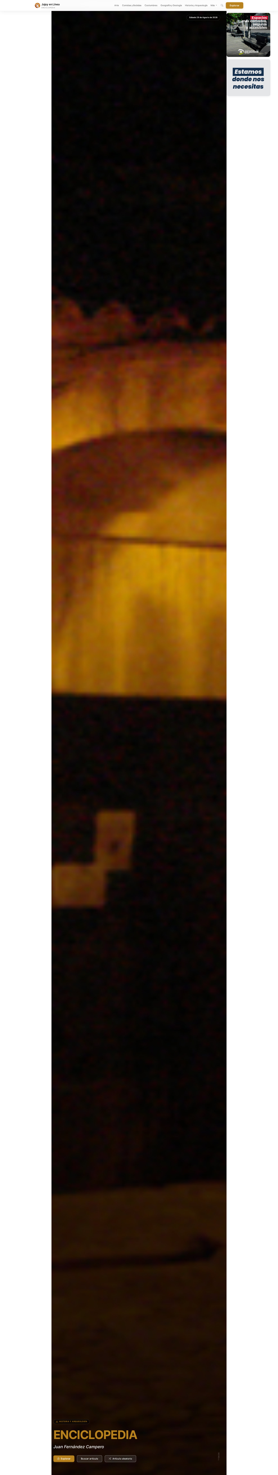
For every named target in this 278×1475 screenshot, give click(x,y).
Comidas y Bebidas (131, 5)
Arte (116, 5)
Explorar (234, 5)
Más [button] (213, 5)
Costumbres (151, 5)
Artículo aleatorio (122, 1458)
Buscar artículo (89, 1458)
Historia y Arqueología (196, 5)
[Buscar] (222, 5)
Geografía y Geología (171, 5)
